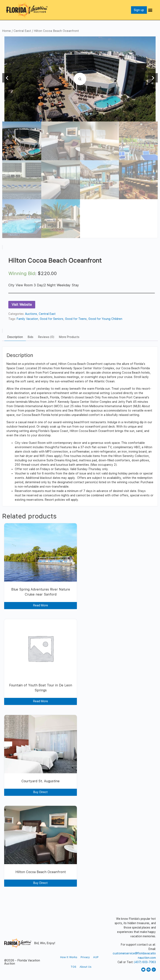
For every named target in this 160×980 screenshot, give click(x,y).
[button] (150, 9)
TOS (73, 966)
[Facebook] (148, 969)
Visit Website (22, 305)
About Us (85, 966)
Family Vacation (27, 318)
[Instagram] (154, 969)
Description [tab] (15, 337)
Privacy (85, 957)
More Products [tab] (69, 337)
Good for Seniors (51, 318)
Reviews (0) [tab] (46, 337)
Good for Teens (76, 318)
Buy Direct (40, 792)
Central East (22, 31)
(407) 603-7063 (145, 962)
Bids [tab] (30, 337)
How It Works (68, 957)
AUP (96, 957)
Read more (40, 605)
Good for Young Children (105, 318)
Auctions (31, 313)
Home (6, 31)
